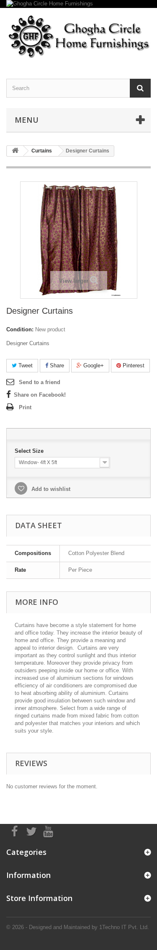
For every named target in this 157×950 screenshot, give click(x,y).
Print (25, 407)
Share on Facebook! (40, 395)
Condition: (19, 329)
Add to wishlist (50, 489)
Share (56, 365)
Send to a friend (39, 382)
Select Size (30, 451)
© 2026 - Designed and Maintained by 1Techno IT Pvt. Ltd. (77, 927)
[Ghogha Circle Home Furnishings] (78, 4)
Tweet (25, 365)
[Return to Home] (15, 151)
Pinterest (132, 365)
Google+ (93, 365)
